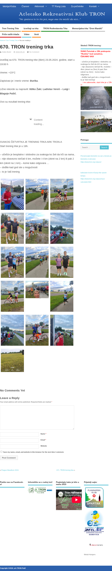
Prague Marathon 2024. (10, 470)
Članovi (25, 6)
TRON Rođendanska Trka (55, 28)
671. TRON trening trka (65, 470)
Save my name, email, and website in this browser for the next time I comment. (33, 452)
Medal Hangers (89, 555)
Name (43, 434)
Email (43, 440)
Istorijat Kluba (9, 6)
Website (44, 446)
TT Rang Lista (59, 6)
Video (26, 34)
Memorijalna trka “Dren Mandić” (87, 28)
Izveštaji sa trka (31, 28)
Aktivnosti (39, 6)
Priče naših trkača (10, 34)
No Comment (34, 52)
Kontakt (93, 6)
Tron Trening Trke (10, 28)
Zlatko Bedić (6, 52)
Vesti (36, 34)
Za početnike (77, 6)
